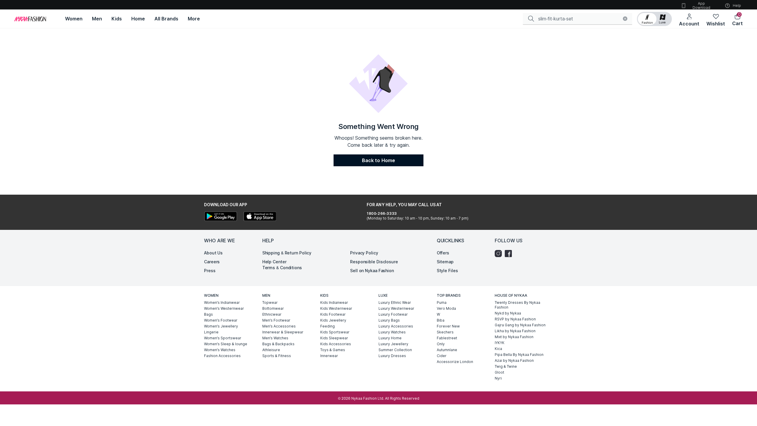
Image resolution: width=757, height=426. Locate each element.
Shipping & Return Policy (287, 252)
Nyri (498, 378)
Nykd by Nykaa (508, 313)
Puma (442, 302)
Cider (442, 356)
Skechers (445, 332)
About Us (213, 252)
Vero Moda (446, 308)
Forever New (448, 326)
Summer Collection (395, 350)
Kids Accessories (335, 344)
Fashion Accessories (222, 356)
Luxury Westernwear (396, 308)
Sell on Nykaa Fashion (372, 270)
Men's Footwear (276, 320)
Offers (443, 252)
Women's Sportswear (222, 338)
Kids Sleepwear (334, 338)
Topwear (270, 302)
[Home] (30, 18)
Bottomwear (273, 308)
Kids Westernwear (336, 308)
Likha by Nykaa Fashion (515, 331)
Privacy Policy (364, 252)
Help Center (274, 261)
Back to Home (378, 160)
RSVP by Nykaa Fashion (515, 319)
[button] (654, 19)
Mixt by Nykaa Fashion (514, 337)
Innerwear (329, 356)
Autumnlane (447, 350)
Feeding (327, 326)
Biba (440, 320)
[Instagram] (500, 253)
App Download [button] (701, 5)
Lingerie (211, 332)
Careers (212, 261)
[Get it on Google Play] (220, 217)
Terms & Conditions (282, 267)
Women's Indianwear (222, 302)
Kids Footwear (333, 314)
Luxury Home (390, 338)
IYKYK (499, 343)
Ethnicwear (272, 314)
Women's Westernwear (224, 308)
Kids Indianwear (334, 302)
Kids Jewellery (333, 320)
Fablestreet (447, 338)
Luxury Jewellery (393, 344)
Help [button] (737, 5)
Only (441, 344)
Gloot (499, 372)
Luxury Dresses (392, 356)
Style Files (447, 270)
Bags (208, 314)
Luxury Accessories (395, 326)
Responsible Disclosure (374, 261)
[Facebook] (510, 253)
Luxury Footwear (393, 314)
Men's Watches (275, 338)
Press (210, 270)
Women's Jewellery (221, 326)
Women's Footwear (220, 320)
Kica (498, 348)
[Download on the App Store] (259, 217)
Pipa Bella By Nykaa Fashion (519, 354)
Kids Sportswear (335, 332)
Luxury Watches (392, 332)
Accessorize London (455, 361)
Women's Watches (219, 350)
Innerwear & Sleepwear (282, 332)
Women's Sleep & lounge (225, 344)
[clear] (625, 18)
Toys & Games (332, 350)
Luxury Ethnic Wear (394, 302)
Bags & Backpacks (278, 344)
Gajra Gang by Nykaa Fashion (520, 325)
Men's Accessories (279, 326)
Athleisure (271, 350)
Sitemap (445, 261)
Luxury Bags (389, 320)
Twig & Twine (506, 366)
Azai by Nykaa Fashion (514, 360)
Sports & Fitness (276, 356)
